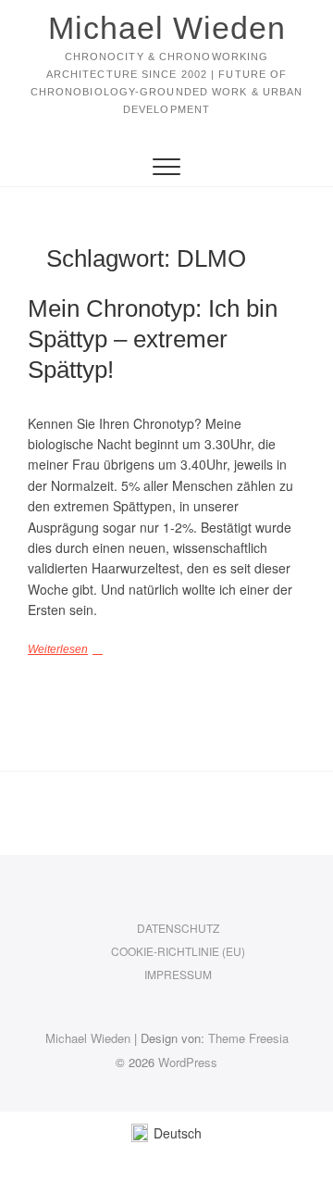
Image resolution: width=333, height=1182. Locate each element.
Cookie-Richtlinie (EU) (178, 951)
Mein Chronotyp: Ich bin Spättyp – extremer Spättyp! (153, 339)
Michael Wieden (167, 27)
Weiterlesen (58, 649)
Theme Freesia (248, 1038)
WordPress (187, 1062)
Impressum (178, 974)
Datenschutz (178, 928)
